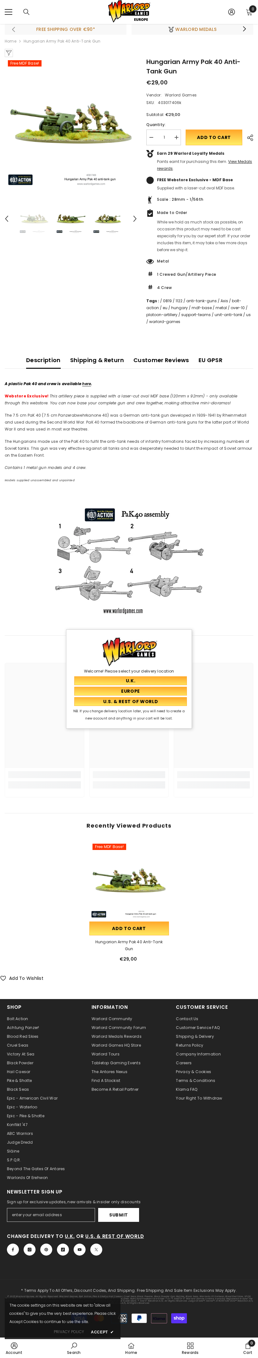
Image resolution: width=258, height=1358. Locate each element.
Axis (224, 300)
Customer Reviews (161, 360)
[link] (44, 774)
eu (165, 307)
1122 (179, 300)
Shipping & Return (97, 360)
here (86, 383)
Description (43, 360)
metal (221, 307)
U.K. (70, 1236)
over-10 (238, 307)
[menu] (8, 12)
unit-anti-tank (228, 314)
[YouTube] (80, 1250)
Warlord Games (181, 95)
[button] (6, 218)
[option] (71, 123)
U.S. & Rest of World (114, 1236)
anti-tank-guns (201, 300)
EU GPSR (211, 360)
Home (10, 41)
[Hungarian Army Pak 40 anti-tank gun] (129, 880)
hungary (179, 307)
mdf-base (202, 307)
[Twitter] (96, 1250)
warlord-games (164, 321)
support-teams (196, 314)
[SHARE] (247, 137)
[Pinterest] (46, 1250)
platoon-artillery (161, 314)
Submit (118, 1215)
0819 (167, 300)
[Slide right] (244, 29)
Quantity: (155, 124)
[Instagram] (30, 1250)
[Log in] (231, 12)
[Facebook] (13, 1250)
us (248, 314)
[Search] (26, 12)
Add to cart (214, 137)
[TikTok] (63, 1250)
